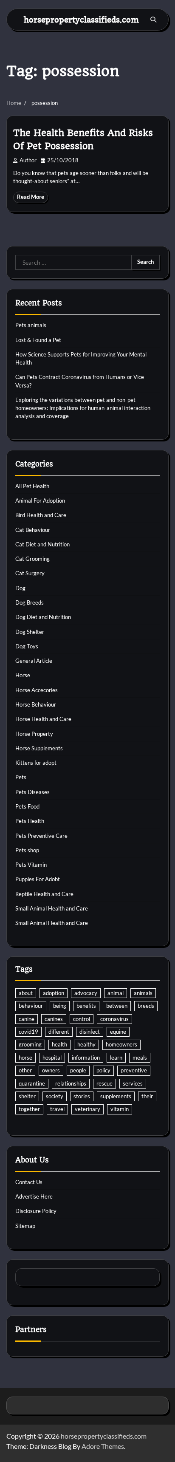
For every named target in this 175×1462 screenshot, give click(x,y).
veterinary (87, 1109)
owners (51, 1070)
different (58, 1031)
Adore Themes (103, 1446)
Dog (20, 588)
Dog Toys (26, 646)
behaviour (31, 1005)
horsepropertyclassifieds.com (81, 19)
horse (25, 1057)
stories (81, 1096)
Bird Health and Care (40, 515)
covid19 (28, 1031)
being (59, 1005)
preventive (134, 1070)
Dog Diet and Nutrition (43, 617)
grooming (30, 1044)
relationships (70, 1083)
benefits (86, 1005)
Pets (20, 777)
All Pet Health (32, 486)
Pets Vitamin (31, 864)
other (25, 1070)
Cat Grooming (32, 558)
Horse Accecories (36, 690)
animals (143, 993)
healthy (86, 1044)
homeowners (121, 1044)
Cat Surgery (30, 573)
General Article (33, 660)
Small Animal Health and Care (51, 908)
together (29, 1109)
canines (54, 1018)
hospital (52, 1057)
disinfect (89, 1031)
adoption (53, 993)
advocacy (85, 993)
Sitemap (25, 1225)
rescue (104, 1083)
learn (116, 1057)
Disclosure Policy (35, 1210)
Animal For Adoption (40, 500)
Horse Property (34, 733)
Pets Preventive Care (41, 835)
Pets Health (29, 820)
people (78, 1070)
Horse (22, 675)
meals (140, 1057)
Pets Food (27, 806)
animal (115, 993)
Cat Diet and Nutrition (42, 544)
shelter (27, 1096)
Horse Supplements (39, 748)
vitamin (119, 1109)
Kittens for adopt (35, 762)
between (116, 1005)
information (86, 1057)
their (147, 1096)
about (26, 993)
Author (28, 160)
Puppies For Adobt (37, 879)
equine (118, 1031)
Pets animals (30, 325)
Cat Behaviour (32, 529)
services (133, 1083)
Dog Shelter (29, 631)
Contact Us (28, 1182)
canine (26, 1018)
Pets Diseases (32, 792)
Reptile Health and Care (44, 894)
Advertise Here (34, 1196)
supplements (115, 1096)
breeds (146, 1005)
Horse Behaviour (35, 704)
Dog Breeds (29, 602)
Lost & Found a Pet (38, 340)
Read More (30, 197)
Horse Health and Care (43, 718)
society (54, 1096)
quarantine (32, 1083)
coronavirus (114, 1018)
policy (103, 1070)
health (59, 1044)
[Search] (153, 19)
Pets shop (27, 850)
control (81, 1018)
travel (57, 1109)
